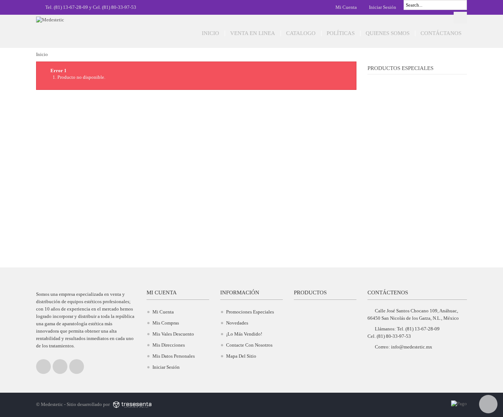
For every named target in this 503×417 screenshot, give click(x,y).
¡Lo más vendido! (244, 334)
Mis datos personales (173, 356)
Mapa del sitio (241, 356)
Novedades (237, 323)
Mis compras (165, 323)
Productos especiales (400, 68)
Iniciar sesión (382, 7)
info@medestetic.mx (411, 347)
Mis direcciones (168, 345)
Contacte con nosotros (249, 345)
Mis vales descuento (173, 334)
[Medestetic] (82, 29)
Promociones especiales (250, 312)
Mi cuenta (345, 7)
